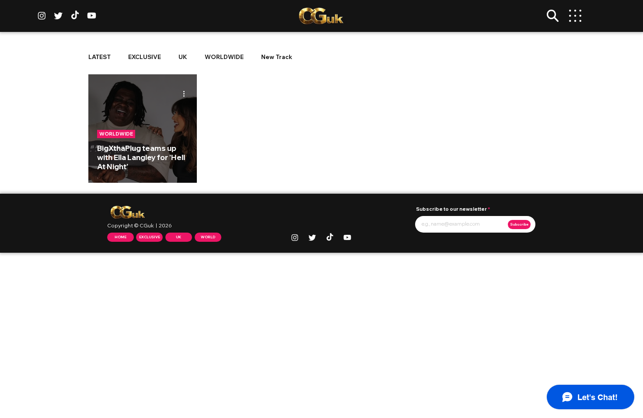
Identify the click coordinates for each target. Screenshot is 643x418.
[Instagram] (42, 15)
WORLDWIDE (224, 56)
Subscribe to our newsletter (451, 209)
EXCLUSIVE (144, 56)
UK (182, 56)
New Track (276, 56)
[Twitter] (58, 15)
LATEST (99, 56)
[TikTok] (75, 15)
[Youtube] (92, 15)
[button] (553, 16)
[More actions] (187, 93)
